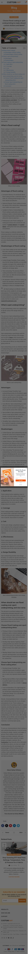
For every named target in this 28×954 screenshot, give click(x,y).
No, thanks (20, 484)
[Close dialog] (26, 468)
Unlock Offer (21, 480)
